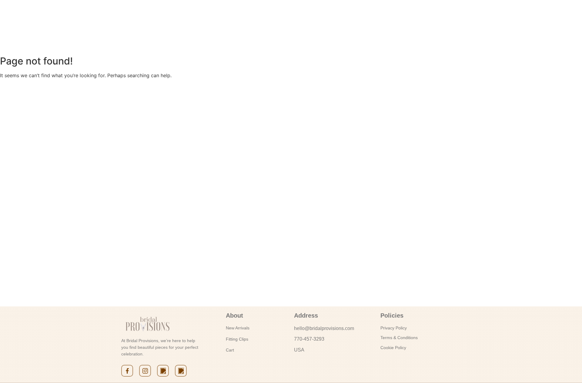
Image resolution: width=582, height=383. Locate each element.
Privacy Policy (393, 327)
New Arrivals (237, 327)
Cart (230, 350)
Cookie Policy (393, 347)
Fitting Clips (237, 339)
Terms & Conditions (399, 337)
